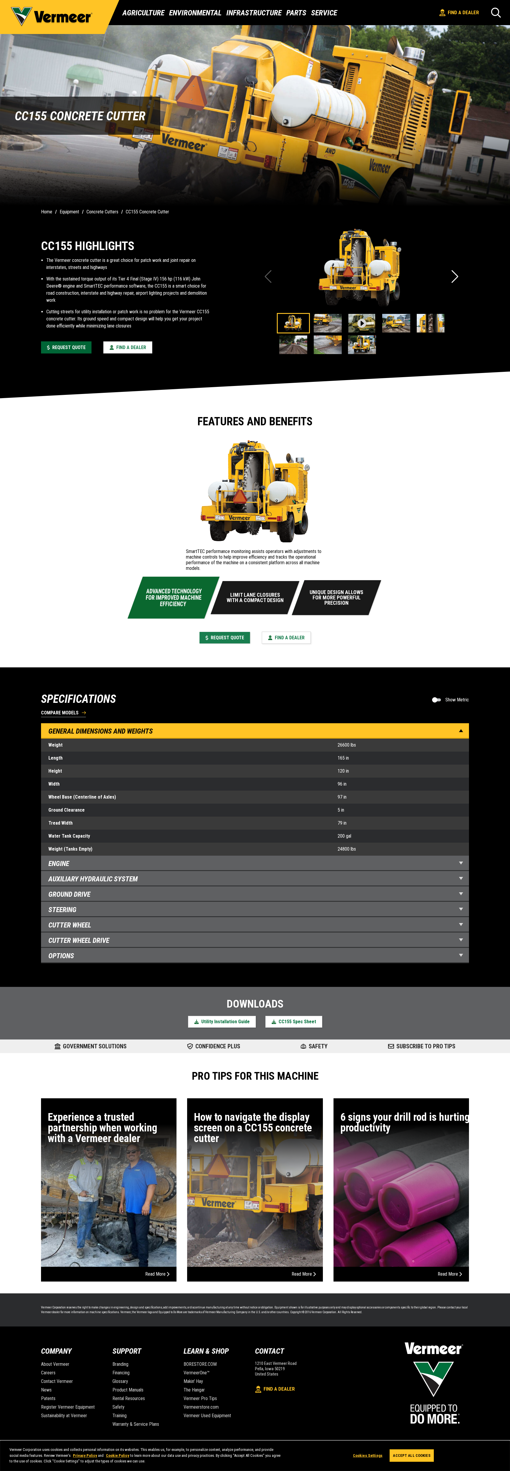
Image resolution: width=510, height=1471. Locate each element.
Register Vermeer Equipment (68, 1407)
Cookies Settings (367, 1455)
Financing (121, 1373)
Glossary (120, 1381)
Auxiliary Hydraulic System (93, 879)
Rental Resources (128, 1398)
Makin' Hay (193, 1381)
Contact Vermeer (57, 1381)
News (46, 1390)
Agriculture (143, 12)
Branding (120, 1364)
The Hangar (194, 1390)
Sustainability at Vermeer (64, 1415)
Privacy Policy (85, 1455)
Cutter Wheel (69, 925)
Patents (48, 1398)
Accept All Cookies (411, 1455)
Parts (296, 13)
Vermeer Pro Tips (200, 1398)
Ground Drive (69, 894)
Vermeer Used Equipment (207, 1415)
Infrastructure (254, 12)
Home (46, 212)
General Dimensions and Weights (100, 731)
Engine (58, 863)
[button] (456, 276)
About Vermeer (55, 1364)
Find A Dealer (463, 12)
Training (119, 1415)
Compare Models (60, 713)
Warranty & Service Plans (135, 1424)
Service (324, 13)
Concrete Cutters (102, 212)
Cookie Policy (117, 1455)
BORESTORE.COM (200, 1364)
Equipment (69, 212)
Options (61, 956)
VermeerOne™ (197, 1373)
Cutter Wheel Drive (78, 940)
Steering (62, 910)
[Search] (496, 12)
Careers (48, 1373)
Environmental (195, 12)
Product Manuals (127, 1390)
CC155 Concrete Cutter (147, 212)
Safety (118, 1407)
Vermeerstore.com (201, 1407)
